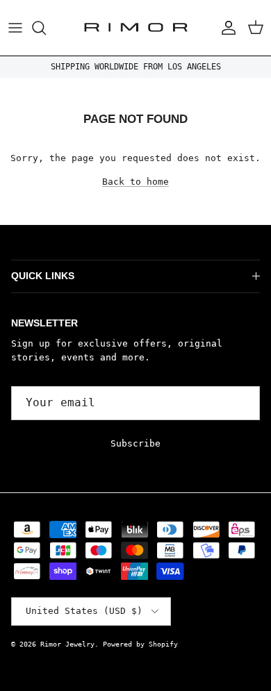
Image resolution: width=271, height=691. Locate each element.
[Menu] (15, 28)
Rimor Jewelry (67, 644)
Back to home (135, 181)
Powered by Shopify (140, 644)
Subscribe (135, 443)
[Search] (46, 28)
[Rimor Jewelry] (136, 28)
